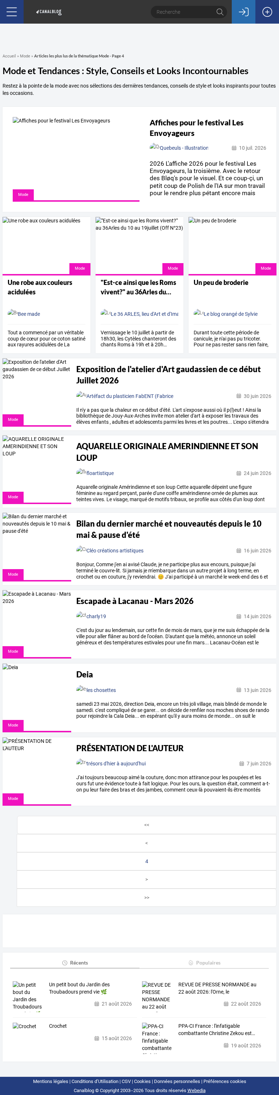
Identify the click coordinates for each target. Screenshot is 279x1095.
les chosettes (101, 690)
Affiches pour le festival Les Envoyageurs (196, 127)
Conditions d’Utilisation (95, 1081)
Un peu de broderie (221, 282)
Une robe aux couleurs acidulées (40, 286)
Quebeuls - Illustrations (185, 148)
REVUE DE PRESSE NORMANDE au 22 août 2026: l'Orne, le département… (217, 988)
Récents (79, 962)
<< (146, 825)
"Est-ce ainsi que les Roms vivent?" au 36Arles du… (138, 286)
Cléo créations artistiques (114, 550)
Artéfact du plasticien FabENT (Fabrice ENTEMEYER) (145, 396)
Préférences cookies (224, 1081)
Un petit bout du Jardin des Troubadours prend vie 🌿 (79, 988)
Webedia (196, 1090)
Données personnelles (177, 1081)
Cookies (142, 1081)
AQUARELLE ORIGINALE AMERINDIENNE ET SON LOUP (167, 451)
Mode (25, 56)
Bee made (29, 314)
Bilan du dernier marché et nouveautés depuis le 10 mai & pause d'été (169, 529)
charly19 (96, 616)
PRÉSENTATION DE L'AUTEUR (130, 748)
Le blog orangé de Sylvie (231, 314)
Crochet (58, 1026)
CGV (126, 1081)
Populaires (208, 962)
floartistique (100, 473)
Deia (84, 674)
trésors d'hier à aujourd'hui (116, 763)
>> (146, 898)
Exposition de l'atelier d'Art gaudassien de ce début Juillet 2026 (168, 374)
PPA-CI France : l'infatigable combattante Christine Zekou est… (216, 1029)
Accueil (9, 56)
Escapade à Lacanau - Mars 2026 (135, 601)
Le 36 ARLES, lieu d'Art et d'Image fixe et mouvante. (168, 314)
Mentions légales (50, 1081)
